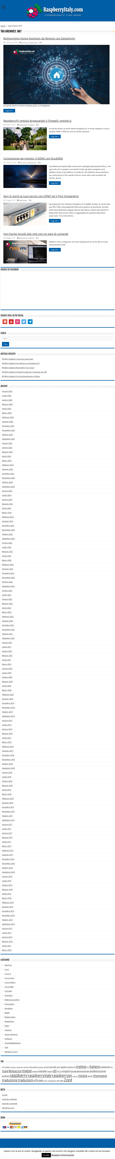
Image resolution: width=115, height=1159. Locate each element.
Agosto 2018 (7, 773)
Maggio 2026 (7, 404)
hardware (70, 1067)
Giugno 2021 (7, 651)
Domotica (24, 42)
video (45, 1081)
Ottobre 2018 (7, 764)
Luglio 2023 (6, 547)
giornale (52, 1067)
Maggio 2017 (7, 837)
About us (8, 965)
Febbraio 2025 (8, 465)
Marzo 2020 (7, 690)
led (111, 1067)
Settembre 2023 (8, 539)
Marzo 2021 (7, 664)
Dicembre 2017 (8, 807)
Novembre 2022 (8, 578)
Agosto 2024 (7, 491)
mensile (42, 1071)
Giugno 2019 (7, 729)
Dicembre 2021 (8, 625)
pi (55, 1071)
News (7, 1026)
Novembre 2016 (8, 863)
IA (75, 1067)
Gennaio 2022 (7, 621)
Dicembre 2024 (8, 474)
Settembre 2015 (8, 924)
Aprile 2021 (6, 660)
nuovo (50, 1071)
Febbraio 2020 (8, 695)
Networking (33, 42)
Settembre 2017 (8, 820)
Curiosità (8, 991)
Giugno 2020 (7, 677)
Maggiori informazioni (62, 1155)
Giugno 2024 (7, 500)
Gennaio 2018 (7, 803)
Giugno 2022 (7, 599)
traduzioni (25, 1080)
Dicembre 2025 (8, 426)
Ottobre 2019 (7, 712)
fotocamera (33, 1067)
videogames (52, 1081)
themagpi (100, 1076)
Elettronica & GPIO (12, 1000)
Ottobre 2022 (7, 582)
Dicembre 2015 (8, 911)
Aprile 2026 (6, 409)
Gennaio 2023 (7, 569)
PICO (59, 1071)
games (41, 1067)
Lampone (105, 1067)
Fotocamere (9, 1004)
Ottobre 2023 (7, 534)
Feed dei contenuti (9, 1099)
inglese (81, 1067)
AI (3, 1067)
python (5, 1076)
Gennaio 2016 (7, 907)
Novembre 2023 (8, 530)
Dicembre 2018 (8, 755)
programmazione (80, 1071)
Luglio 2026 (6, 396)
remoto (75, 1076)
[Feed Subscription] (113, 31)
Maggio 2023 (7, 552)
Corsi (7, 969)
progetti (66, 1071)
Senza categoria (11, 1034)
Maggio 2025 (7, 452)
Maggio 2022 (7, 604)
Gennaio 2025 (7, 469)
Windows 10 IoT (11, 1052)
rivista (82, 1076)
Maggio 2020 (7, 682)
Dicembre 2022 (8, 573)
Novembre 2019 (8, 708)
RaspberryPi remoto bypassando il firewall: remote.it (37, 120)
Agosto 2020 (7, 669)
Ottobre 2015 (7, 920)
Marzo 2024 (7, 513)
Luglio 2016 (6, 881)
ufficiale (38, 1080)
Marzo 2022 (7, 612)
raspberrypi (62, 1075)
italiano (94, 1067)
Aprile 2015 (6, 946)
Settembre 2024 (8, 487)
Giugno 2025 (7, 448)
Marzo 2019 (7, 742)
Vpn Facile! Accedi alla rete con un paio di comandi (35, 234)
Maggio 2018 (7, 785)
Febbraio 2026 (8, 417)
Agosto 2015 (7, 928)
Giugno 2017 (7, 833)
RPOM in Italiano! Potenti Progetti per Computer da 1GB (24, 372)
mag (5, 1071)
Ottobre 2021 (7, 634)
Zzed (68, 1080)
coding (13, 1067)
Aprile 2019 (6, 738)
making (35, 1071)
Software (31, 125)
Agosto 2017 (7, 824)
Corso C (8, 974)
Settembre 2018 (8, 768)
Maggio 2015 (7, 941)
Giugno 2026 (7, 400)
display (26, 1067)
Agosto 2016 (7, 876)
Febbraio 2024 (8, 517)
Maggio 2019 (7, 734)
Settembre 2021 (8, 638)
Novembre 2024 (8, 478)
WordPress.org (8, 1108)
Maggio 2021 (7, 656)
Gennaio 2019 (7, 751)
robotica (8, 1030)
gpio (58, 1067)
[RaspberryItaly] (57, 10)
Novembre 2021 (8, 630)
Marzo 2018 (7, 794)
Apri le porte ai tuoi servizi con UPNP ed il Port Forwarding (41, 196)
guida (63, 1067)
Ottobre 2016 (7, 868)
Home (3, 26)
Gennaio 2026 (7, 422)
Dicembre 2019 (8, 703)
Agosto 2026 (7, 391)
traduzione (10, 1080)
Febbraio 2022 (8, 617)
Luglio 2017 (6, 829)
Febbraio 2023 (8, 565)
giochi (46, 1067)
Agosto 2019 (7, 721)
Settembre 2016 (8, 872)
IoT (88, 1067)
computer (19, 1067)
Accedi (4, 1095)
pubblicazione (97, 1071)
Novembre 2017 (8, 811)
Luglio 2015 (6, 933)
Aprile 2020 (6, 686)
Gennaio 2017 (7, 855)
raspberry (18, 1075)
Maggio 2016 (7, 889)
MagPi (7, 1013)
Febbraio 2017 (8, 850)
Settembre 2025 (8, 439)
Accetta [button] (46, 1155)
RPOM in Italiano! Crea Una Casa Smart (17, 359)
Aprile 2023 (6, 556)
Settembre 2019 (8, 716)
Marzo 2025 (7, 461)
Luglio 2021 (6, 647)
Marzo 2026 (7, 413)
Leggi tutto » (9, 111)
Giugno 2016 (7, 885)
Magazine (15, 1071)
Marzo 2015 (7, 950)
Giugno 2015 (7, 937)
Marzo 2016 (7, 898)
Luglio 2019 (6, 725)
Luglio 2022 (6, 595)
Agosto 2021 (7, 643)
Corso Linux (9, 978)
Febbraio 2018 (8, 798)
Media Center (10, 1017)
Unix (6, 1047)
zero (62, 1080)
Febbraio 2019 (8, 747)
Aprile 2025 (6, 456)
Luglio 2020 (6, 673)
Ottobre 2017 (7, 816)
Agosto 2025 (7, 443)
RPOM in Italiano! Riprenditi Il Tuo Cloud (18, 368)
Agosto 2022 (7, 591)
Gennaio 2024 (7, 521)
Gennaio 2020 (7, 699)
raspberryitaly (40, 1075)
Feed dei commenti (9, 1104)
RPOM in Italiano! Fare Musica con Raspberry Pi (21, 363)
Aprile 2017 (6, 842)
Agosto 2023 (7, 543)
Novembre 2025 (8, 430)
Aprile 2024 (6, 508)
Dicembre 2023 (8, 526)
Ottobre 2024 (7, 482)
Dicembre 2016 (8, 859)
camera (7, 1067)
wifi (58, 1081)
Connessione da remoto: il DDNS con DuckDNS (33, 158)
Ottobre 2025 (7, 435)
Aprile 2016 (6, 894)
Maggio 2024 (7, 504)
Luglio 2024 (6, 495)
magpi (27, 1071)
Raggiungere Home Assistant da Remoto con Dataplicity (39, 38)
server (90, 1076)
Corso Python (10, 982)
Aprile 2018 (6, 790)
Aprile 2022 (6, 608)
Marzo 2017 (7, 846)
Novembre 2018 (8, 760)
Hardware (9, 1008)
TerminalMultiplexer (13, 1043)
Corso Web (9, 987)
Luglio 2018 (6, 777)
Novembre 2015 (8, 915)
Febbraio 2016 (8, 902)
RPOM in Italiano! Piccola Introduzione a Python (21, 376)
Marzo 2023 (7, 560)
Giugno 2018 (7, 781)
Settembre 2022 (8, 586)
